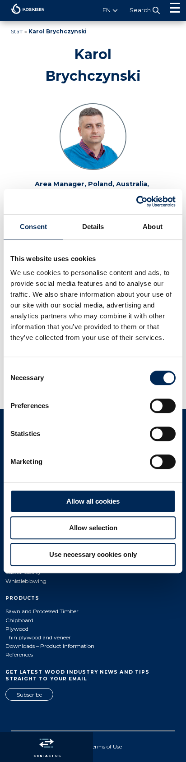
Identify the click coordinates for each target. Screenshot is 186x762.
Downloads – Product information (49, 646)
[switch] (163, 406)
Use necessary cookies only (93, 554)
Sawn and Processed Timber (42, 611)
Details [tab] (93, 226)
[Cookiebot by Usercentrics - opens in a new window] (136, 201)
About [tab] (153, 226)
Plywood (16, 628)
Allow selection (93, 528)
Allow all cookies (93, 501)
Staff (17, 31)
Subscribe (29, 694)
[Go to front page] (22, 16)
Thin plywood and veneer (38, 637)
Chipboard (19, 620)
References (19, 654)
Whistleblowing (25, 581)
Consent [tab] (33, 226)
